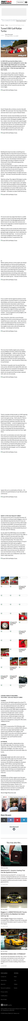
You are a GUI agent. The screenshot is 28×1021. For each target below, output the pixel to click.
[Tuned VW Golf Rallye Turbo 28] (14, 661)
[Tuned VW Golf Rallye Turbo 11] (23, 608)
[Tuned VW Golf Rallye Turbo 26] (23, 652)
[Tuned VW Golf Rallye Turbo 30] (5, 670)
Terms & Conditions (5, 988)
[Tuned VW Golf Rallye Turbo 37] (14, 688)
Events (15, 988)
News (15, 976)
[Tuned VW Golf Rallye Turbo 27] (5, 661)
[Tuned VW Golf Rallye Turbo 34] (14, 679)
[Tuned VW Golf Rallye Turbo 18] (5, 634)
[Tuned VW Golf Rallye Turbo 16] (14, 625)
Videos (15, 984)
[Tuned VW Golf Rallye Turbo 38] (23, 688)
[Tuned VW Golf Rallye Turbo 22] (14, 643)
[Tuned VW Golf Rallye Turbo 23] (23, 643)
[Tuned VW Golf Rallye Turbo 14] (23, 617)
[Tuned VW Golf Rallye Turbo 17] (23, 625)
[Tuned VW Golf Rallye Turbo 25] (14, 652)
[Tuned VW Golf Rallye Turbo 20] (23, 634)
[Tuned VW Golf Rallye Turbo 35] (23, 679)
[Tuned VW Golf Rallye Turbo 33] (5, 679)
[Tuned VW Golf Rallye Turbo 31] (14, 670)
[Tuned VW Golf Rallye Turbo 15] (5, 625)
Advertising (3, 980)
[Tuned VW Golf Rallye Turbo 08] (23, 599)
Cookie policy (4, 995)
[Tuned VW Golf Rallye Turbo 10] (14, 608)
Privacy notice (4, 991)
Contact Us (3, 976)
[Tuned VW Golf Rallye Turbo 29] (23, 661)
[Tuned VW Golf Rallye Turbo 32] (23, 670)
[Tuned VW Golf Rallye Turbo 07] (14, 599)
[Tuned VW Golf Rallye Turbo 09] (5, 608)
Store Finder (4, 999)
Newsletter (20, 2)
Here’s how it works (21, 20)
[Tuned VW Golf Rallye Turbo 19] (14, 634)
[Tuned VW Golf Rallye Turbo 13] (14, 617)
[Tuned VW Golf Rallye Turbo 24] (5, 652)
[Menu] (26, 2)
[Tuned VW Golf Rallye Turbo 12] (5, 617)
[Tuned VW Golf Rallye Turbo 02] (23, 581)
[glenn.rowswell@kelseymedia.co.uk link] (14, 829)
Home (2, 25)
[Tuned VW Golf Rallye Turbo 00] (5, 581)
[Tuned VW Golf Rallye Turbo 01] (14, 581)
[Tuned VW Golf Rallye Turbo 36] (5, 688)
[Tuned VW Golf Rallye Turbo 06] (5, 599)
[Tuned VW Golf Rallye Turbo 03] (5, 590)
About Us (3, 984)
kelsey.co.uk (16, 1013)
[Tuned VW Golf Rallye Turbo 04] (14, 590)
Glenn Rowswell (9, 34)
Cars (6, 25)
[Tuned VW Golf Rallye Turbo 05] (23, 590)
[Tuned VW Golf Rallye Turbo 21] (5, 643)
